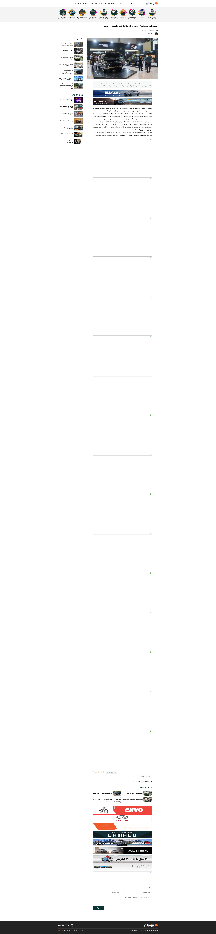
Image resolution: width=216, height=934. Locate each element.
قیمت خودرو (102, 3)
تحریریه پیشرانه (151, 33)
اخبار (130, 3)
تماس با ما (78, 3)
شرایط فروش (93, 3)
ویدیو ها (122, 3)
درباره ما (85, 3)
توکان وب (61, 930)
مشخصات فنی (112, 3)
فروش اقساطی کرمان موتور (144, 776)
